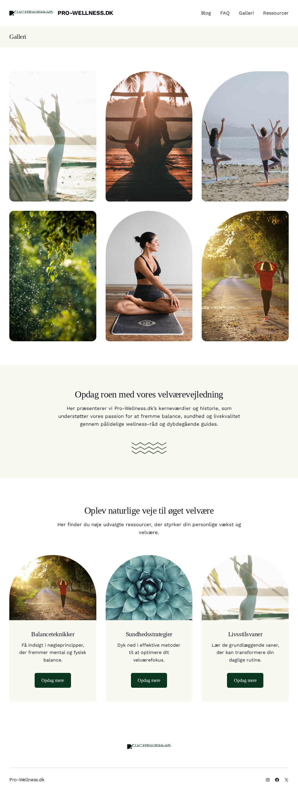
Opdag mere (52, 680)
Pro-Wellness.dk (85, 12)
